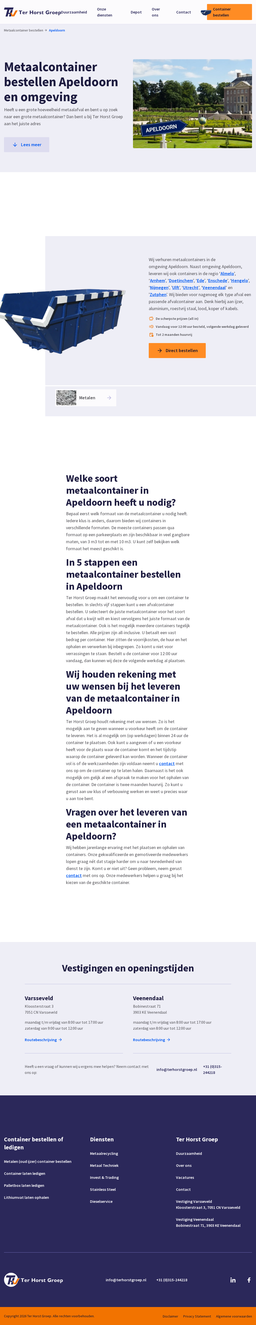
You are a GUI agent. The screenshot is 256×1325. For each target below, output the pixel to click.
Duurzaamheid (74, 11)
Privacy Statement (197, 1316)
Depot (136, 11)
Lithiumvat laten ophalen (26, 1197)
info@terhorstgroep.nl (176, 1069)
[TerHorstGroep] (32, 12)
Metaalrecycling (104, 1153)
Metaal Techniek (104, 1165)
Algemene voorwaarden (234, 1316)
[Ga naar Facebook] (249, 1280)
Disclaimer (170, 1316)
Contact (183, 11)
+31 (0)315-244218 (212, 1069)
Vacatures (185, 1177)
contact (167, 763)
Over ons (184, 1165)
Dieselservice (101, 1201)
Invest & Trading (104, 1177)
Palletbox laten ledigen (24, 1185)
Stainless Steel (103, 1189)
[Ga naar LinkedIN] (233, 1280)
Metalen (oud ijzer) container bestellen (38, 1161)
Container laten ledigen (24, 1173)
